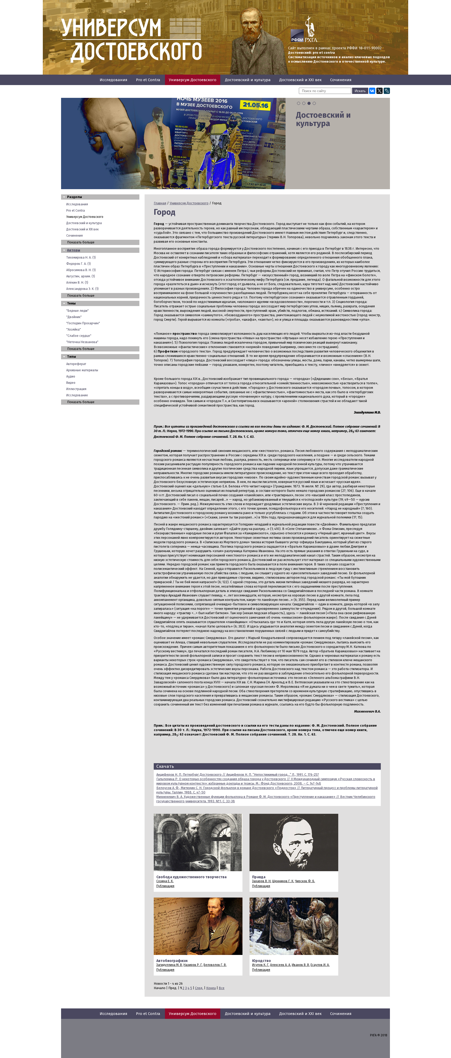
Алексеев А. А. (280, 965)
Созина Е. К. (165, 881)
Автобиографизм (172, 961)
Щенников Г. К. (283, 881)
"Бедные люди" (77, 311)
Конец (211, 988)
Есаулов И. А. (320, 965)
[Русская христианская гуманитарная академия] (311, 41)
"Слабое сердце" (78, 336)
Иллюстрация (76, 389)
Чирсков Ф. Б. (305, 881)
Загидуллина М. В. (169, 965)
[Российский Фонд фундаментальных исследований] (297, 41)
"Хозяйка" (73, 329)
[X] (379, 91)
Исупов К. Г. (260, 965)
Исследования (113, 79)
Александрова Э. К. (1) (82, 289)
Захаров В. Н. (261, 881)
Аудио (70, 376)
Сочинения (341, 79)
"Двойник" (74, 317)
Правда (258, 877)
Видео (70, 383)
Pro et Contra (148, 79)
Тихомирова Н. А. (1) (81, 257)
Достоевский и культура (248, 79)
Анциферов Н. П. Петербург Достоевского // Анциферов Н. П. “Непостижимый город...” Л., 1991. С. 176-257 (237, 774)
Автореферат (76, 364)
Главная (160, 203)
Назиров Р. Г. (193, 965)
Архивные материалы (82, 370)
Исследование (77, 395)
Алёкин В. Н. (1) (77, 282)
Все (221, 988)
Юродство (261, 961)
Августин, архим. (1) (80, 276)
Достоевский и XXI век (300, 79)
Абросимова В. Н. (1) (81, 270)
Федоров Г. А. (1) (78, 264)
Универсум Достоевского (192, 79)
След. (199, 988)
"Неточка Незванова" (82, 342)
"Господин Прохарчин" (83, 323)
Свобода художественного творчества (191, 877)
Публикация (165, 886)
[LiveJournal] (387, 91)
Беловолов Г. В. (215, 965)
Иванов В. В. (301, 965)
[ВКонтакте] (372, 91)
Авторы (73, 250)
